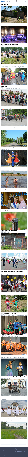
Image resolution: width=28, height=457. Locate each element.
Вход (25, 1)
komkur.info (16, 449)
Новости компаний (17, 1)
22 (15, 444)
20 (12, 444)
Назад (5, 444)
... (19, 444)
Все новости (10, 1)
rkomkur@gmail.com (5, 455)
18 (9, 444)
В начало (2, 444)
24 (18, 444)
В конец (24, 444)
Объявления (13, 1)
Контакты (23, 1)
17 (8, 444)
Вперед (22, 444)
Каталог (20, 1)
